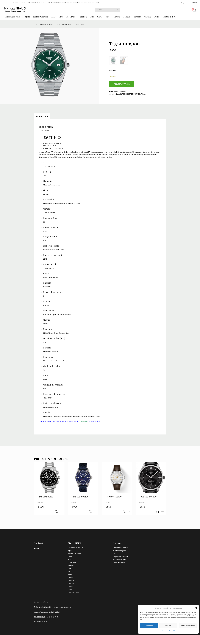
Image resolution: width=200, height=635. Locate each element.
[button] (195, 608)
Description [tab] (42, 116)
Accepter (149, 626)
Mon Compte (181, 3)
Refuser (168, 626)
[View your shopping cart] (194, 10)
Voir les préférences (187, 626)
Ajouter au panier (122, 84)
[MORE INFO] (61, 512)
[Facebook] (5, 3)
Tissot (143, 94)
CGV (174, 630)
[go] (118, 10)
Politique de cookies (166, 630)
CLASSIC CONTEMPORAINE (130, 94)
